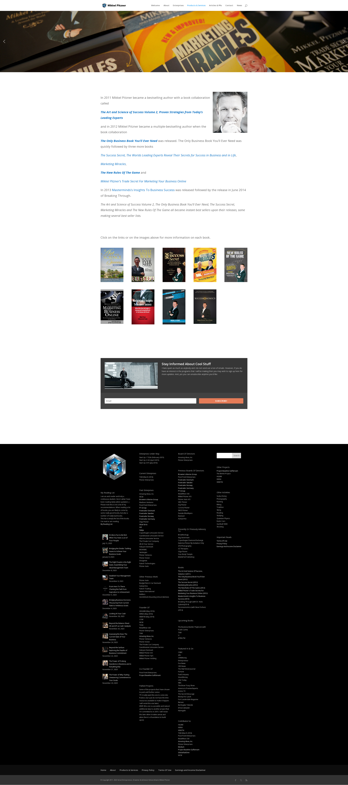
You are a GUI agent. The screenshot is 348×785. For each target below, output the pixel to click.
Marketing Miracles (113, 164)
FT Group (143, 508)
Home (103, 770)
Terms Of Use (222, 541)
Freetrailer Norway (146, 516)
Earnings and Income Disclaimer (190, 770)
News (239, 5)
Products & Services (196, 5)
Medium (181, 747)
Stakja (141, 530)
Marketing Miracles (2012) (188, 585)
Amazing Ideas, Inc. (146, 636)
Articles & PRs (215, 5)
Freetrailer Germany (147, 519)
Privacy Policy (222, 543)
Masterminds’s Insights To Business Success (143, 190)
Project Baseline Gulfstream (150, 675)
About (166, 5)
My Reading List (106, 524)
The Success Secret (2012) (188, 582)
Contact (229, 5)
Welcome (155, 5)
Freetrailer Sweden (146, 513)
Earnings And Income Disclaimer (229, 546)
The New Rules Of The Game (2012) (191, 588)
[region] (174, 41)
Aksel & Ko (143, 524)
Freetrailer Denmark (147, 510)
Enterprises (178, 5)
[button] (4, 41)
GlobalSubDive (183, 752)
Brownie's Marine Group (148, 499)
